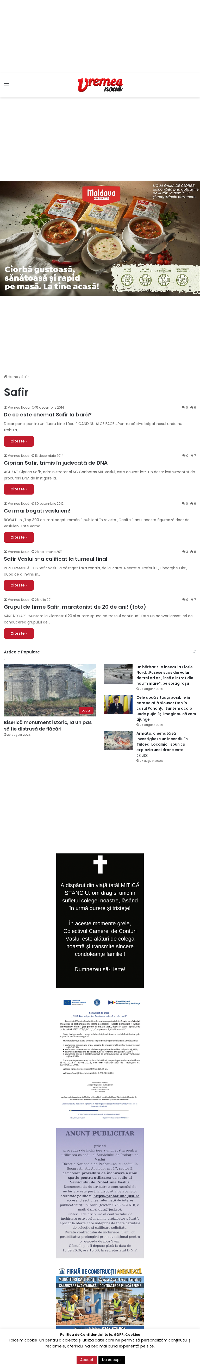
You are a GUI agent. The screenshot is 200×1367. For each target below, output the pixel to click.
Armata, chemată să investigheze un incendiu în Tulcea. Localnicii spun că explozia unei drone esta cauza (162, 744)
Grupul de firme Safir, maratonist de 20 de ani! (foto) (75, 606)
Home (12, 376)
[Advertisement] (100, 36)
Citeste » (18, 441)
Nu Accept (111, 1359)
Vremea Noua (19, 407)
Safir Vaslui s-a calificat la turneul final (55, 559)
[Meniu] (6, 87)
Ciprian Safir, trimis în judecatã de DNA (56, 462)
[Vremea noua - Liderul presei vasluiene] (100, 85)
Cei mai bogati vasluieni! (37, 510)
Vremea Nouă (18, 455)
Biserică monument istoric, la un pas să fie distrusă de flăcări (48, 725)
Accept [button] (86, 1359)
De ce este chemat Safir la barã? (48, 414)
